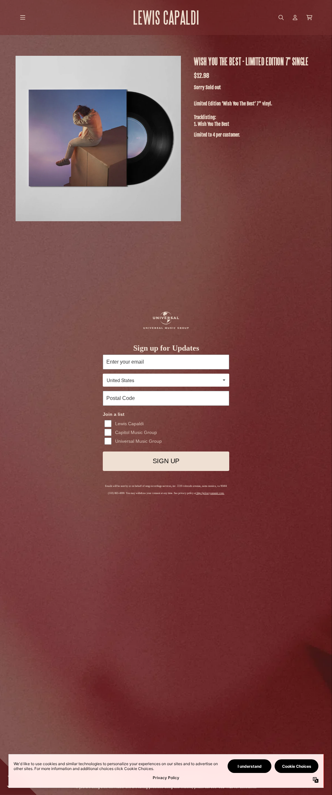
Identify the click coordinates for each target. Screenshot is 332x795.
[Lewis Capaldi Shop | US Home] (166, 17)
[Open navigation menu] (23, 17)
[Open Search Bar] (281, 17)
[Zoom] (98, 138)
